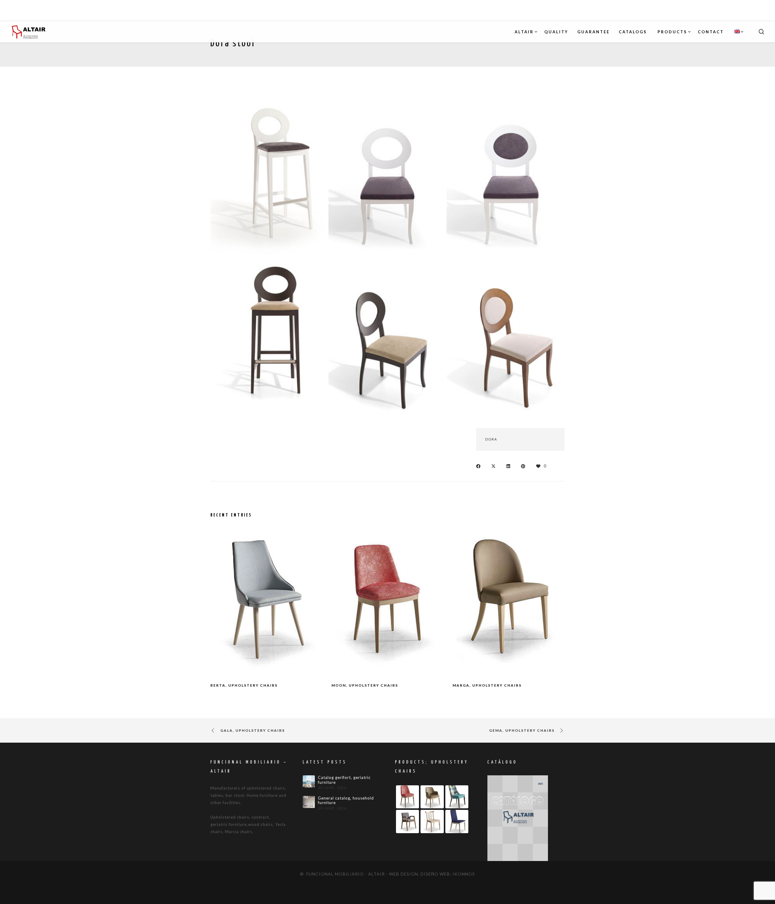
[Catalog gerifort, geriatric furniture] (309, 781)
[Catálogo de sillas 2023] (517, 817)
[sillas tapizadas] (387, 176)
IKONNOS (464, 873)
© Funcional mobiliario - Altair (342, 873)
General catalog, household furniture (346, 800)
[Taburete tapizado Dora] (269, 176)
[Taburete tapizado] (269, 336)
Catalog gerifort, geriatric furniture (344, 780)
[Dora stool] (480, 465)
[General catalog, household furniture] (309, 802)
